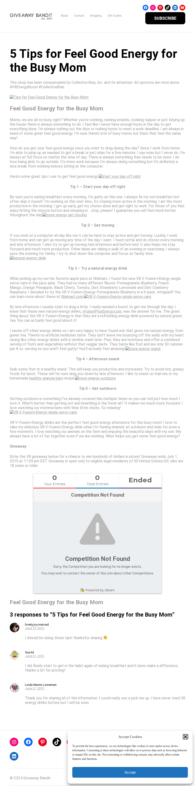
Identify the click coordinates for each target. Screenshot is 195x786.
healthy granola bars (46, 378)
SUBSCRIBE (165, 18)
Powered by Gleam (100, 590)
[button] (185, 736)
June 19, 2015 (34, 628)
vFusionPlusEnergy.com (102, 311)
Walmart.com (72, 296)
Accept (130, 772)
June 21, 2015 (34, 656)
